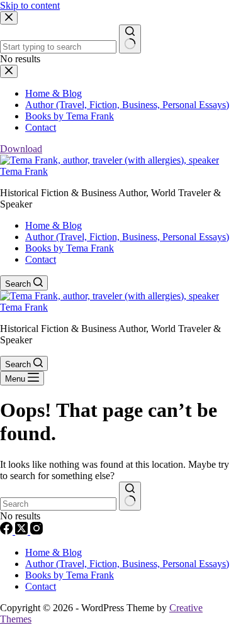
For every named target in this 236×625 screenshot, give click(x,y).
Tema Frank (24, 171)
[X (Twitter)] (22, 531)
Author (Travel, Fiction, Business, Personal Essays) (127, 236)
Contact (40, 259)
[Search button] (130, 496)
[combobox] (58, 504)
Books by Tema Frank (69, 248)
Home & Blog (53, 225)
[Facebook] (7, 531)
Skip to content (30, 5)
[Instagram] (36, 531)
